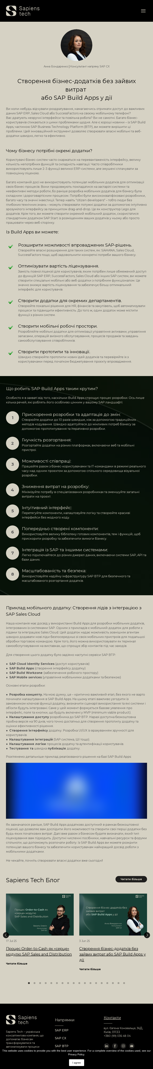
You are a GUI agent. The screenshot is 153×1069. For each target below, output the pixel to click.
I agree (76, 1062)
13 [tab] (96, 983)
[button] (131, 879)
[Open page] (40, 915)
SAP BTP (61, 1046)
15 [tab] (107, 983)
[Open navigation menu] (143, 11)
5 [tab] (51, 983)
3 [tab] (40, 983)
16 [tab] (113, 983)
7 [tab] (62, 983)
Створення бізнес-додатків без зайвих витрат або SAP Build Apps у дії (112, 954)
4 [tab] (46, 983)
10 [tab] (79, 983)
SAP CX (60, 1038)
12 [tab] (90, 983)
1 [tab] (29, 983)
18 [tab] (124, 983)
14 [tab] (101, 983)
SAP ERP (61, 1030)
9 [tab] (73, 983)
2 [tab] (34, 983)
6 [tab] (57, 983)
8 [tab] (68, 983)
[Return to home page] (23, 11)
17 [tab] (118, 983)
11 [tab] (85, 983)
